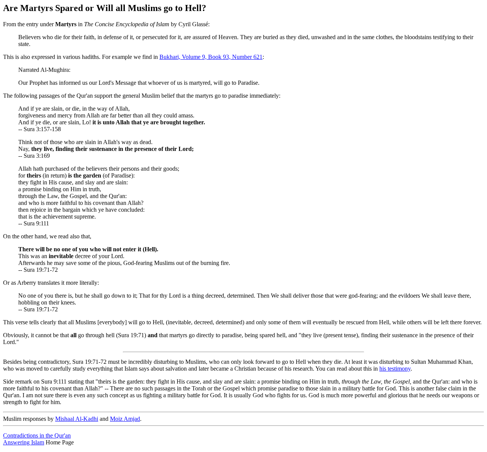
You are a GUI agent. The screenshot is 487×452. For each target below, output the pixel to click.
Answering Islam (23, 442)
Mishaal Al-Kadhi (76, 419)
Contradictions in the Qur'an (37, 435)
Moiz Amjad (125, 419)
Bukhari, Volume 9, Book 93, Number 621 (211, 57)
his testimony (395, 368)
